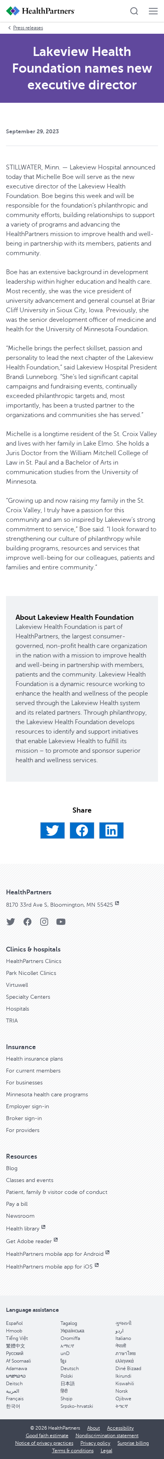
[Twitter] (52, 830)
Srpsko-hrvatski (77, 1406)
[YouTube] (61, 924)
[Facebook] (82, 830)
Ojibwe (123, 1398)
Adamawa (16, 1368)
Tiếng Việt (17, 1338)
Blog (12, 1168)
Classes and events (29, 1180)
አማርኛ (67, 1346)
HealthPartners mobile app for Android (54, 1254)
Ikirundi (123, 1376)
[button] (134, 11)
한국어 (13, 1406)
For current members (33, 1071)
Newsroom (20, 1216)
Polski (67, 1376)
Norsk (121, 1391)
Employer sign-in (27, 1106)
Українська (72, 1331)
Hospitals (17, 1009)
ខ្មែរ (63, 1361)
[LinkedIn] (111, 830)
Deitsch (14, 1383)
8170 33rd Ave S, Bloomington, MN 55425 (59, 905)
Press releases (28, 28)
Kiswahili (124, 1383)
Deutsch (70, 1368)
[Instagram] (44, 924)
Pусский (14, 1353)
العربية (12, 1391)
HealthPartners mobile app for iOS (49, 1267)
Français (14, 1398)
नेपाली (120, 1346)
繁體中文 (15, 1346)
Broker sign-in (24, 1118)
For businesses (24, 1083)
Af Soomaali (18, 1361)
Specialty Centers (28, 997)
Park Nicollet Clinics (31, 973)
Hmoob (14, 1331)
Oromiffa (70, 1338)
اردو (119, 1331)
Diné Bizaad (128, 1368)
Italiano (123, 1338)
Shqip (66, 1398)
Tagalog (69, 1323)
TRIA (12, 1021)
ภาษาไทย (125, 1353)
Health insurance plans (34, 1059)
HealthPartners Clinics (33, 961)
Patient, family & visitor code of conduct (56, 1192)
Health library (22, 1229)
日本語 (68, 1383)
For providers (22, 1130)
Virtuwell (17, 985)
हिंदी (64, 1391)
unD (65, 1353)
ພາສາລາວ (16, 1376)
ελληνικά (124, 1361)
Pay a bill (16, 1204)
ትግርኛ (121, 1406)
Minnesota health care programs (47, 1095)
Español (14, 1323)
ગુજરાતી (123, 1323)
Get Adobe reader (29, 1241)
